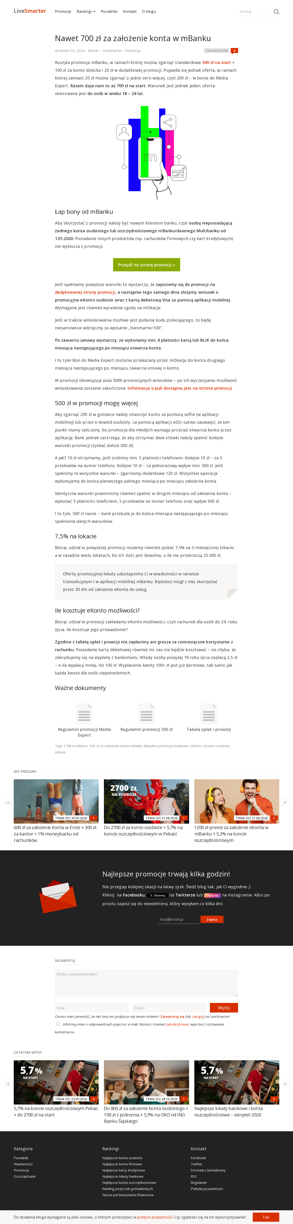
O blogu (149, 11)
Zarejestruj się (172, 1016)
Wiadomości (23, 1164)
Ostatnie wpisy (28, 1052)
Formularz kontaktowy (208, 1170)
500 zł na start (216, 62)
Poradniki (109, 11)
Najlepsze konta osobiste (122, 1157)
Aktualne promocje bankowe (166, 745)
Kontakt (130, 11)
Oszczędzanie (25, 1176)
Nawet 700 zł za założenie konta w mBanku (133, 38)
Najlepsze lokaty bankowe (123, 1176)
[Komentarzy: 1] (93, 817)
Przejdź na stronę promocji (145, 264)
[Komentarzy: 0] (234, 50)
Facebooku (134, 895)
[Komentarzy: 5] (274, 817)
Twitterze (185, 895)
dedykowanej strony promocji (85, 292)
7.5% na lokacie (75, 745)
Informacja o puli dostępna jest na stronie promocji (180, 388)
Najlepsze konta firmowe (122, 1164)
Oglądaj (212, 895)
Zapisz (211, 919)
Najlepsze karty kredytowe (123, 1170)
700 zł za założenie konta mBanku (115, 745)
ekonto (195, 745)
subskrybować (177, 1024)
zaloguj (197, 1016)
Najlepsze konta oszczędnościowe (129, 1182)
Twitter (197, 1164)
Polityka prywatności (207, 1188)
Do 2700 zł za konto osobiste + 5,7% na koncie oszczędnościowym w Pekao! (143, 830)
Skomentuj (65, 960)
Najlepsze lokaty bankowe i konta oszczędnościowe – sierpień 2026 (228, 1111)
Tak (266, 1217)
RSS (194, 1176)
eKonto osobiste (216, 745)
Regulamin (199, 1182)
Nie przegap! (25, 771)
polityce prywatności (155, 1217)
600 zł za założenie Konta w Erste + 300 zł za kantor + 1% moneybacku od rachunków (55, 833)
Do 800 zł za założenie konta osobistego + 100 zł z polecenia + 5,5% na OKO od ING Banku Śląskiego (146, 1114)
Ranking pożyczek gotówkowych (127, 1188)
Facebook (198, 1157)
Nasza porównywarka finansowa (127, 1194)
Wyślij (224, 1007)
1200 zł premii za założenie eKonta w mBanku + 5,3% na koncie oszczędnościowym (231, 833)
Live (30, 10)
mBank (60, 752)
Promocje (63, 11)
